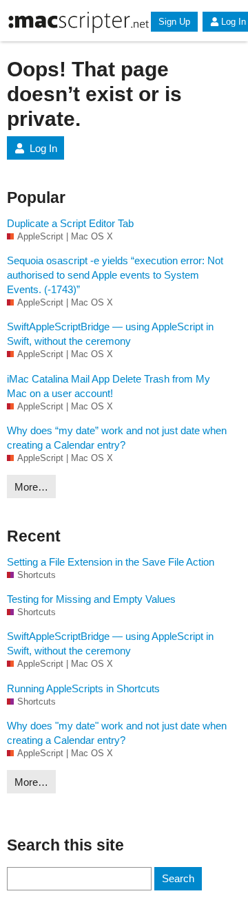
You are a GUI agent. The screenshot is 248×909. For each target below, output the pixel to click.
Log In (43, 148)
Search (178, 878)
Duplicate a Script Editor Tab (70, 223)
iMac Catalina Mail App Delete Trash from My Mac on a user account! (108, 386)
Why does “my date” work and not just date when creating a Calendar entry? (117, 438)
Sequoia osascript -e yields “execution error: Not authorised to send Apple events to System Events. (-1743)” (115, 275)
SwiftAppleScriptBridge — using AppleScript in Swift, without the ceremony (110, 334)
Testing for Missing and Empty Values (91, 599)
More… (31, 487)
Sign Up (174, 22)
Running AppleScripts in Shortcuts (83, 688)
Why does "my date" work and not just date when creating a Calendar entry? (117, 733)
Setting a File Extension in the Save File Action (110, 562)
